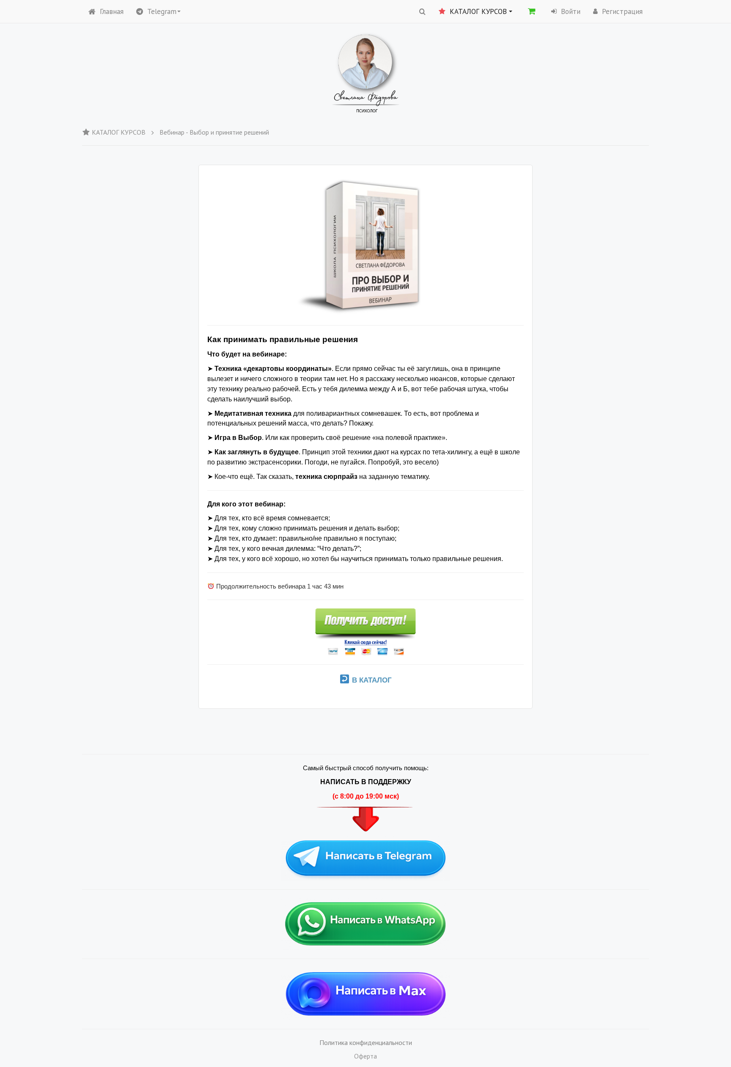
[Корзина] (532, 11)
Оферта (365, 1056)
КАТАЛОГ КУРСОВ (119, 132)
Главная (112, 11)
